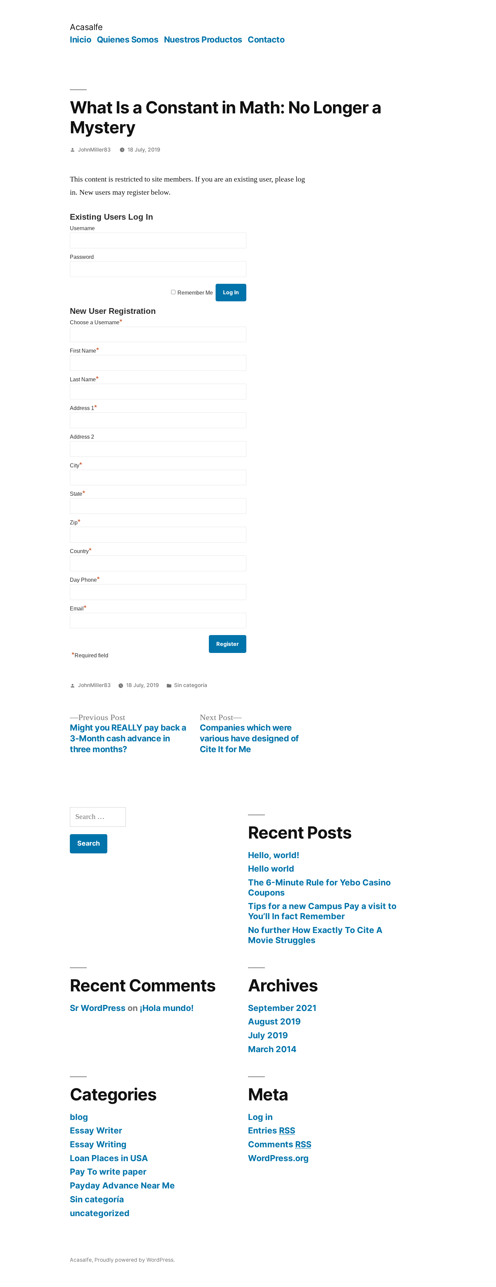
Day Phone (85, 580)
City (76, 465)
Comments (279, 1144)
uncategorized (100, 1213)
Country (81, 551)
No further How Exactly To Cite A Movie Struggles (315, 935)
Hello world (271, 869)
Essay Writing (98, 1144)
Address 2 (82, 437)
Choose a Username (96, 322)
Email (78, 608)
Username (82, 228)
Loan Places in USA (109, 1158)
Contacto (266, 39)
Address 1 (83, 408)
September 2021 (282, 1008)
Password (82, 257)
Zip (75, 522)
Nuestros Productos (203, 39)
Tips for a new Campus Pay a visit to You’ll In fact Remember (322, 911)
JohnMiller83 (94, 149)
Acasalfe (86, 27)
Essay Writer (96, 1130)
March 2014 (272, 1049)
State (77, 494)
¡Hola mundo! (167, 1008)
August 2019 (274, 1021)
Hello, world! (273, 855)
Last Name (84, 379)
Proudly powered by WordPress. (134, 1260)
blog (79, 1117)
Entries (271, 1130)
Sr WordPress (98, 1008)
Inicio (80, 39)
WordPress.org (278, 1158)
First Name (84, 351)
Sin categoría (190, 685)
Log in (260, 1117)
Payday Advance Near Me (122, 1185)
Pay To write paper (108, 1172)
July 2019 (268, 1035)
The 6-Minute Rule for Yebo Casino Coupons (319, 887)
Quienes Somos (128, 39)
